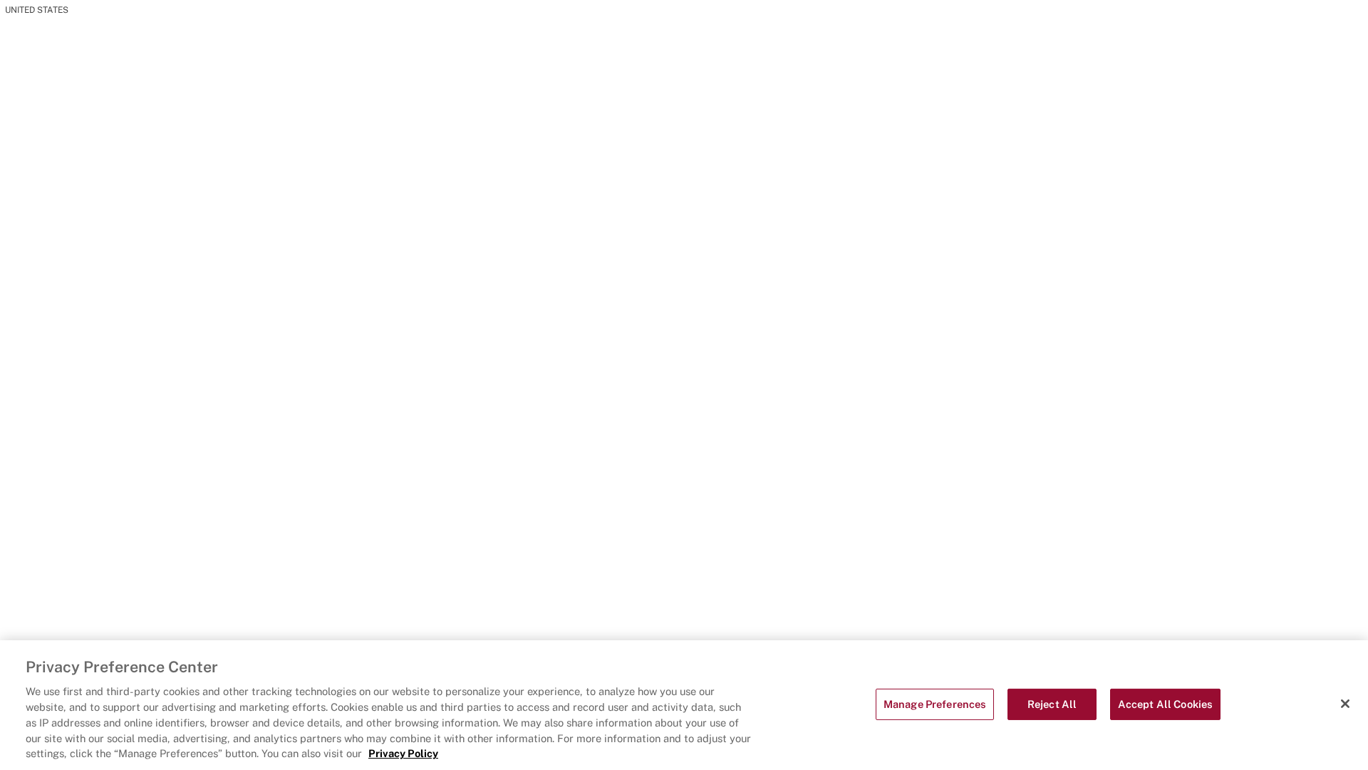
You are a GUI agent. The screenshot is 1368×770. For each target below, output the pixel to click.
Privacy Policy (403, 754)
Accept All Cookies (1165, 705)
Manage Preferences (935, 705)
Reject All (1052, 705)
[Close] (1345, 703)
